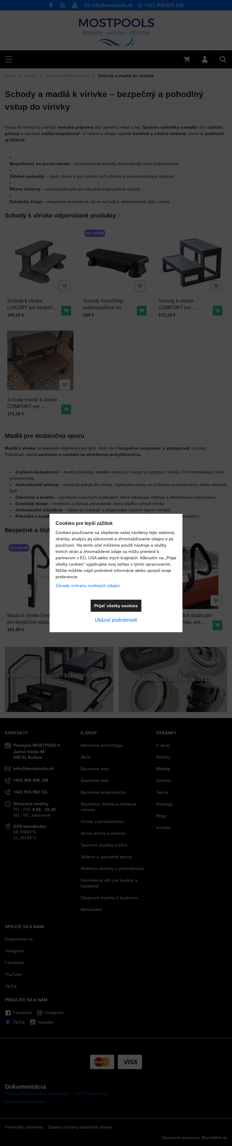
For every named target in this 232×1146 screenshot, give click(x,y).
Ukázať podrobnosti (116, 620)
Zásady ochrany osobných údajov (88, 585)
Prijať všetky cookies (116, 605)
